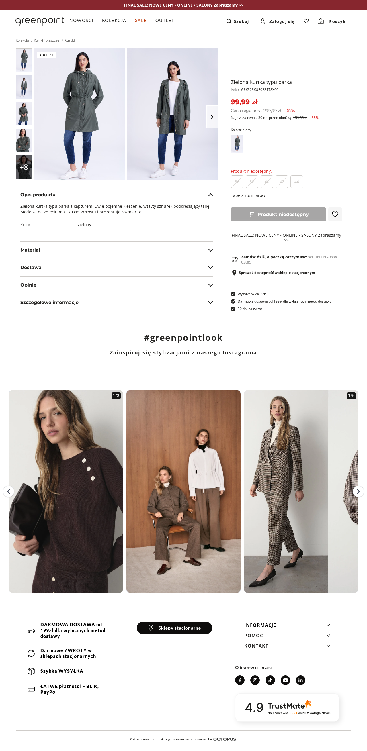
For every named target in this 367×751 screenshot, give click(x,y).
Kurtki (69, 40)
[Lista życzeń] (306, 21)
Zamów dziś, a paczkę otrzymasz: (289, 259)
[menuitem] (83, 21)
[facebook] (240, 680)
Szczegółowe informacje (49, 302)
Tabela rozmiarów (248, 195)
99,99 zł (244, 102)
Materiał (30, 250)
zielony (84, 224)
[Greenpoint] (39, 21)
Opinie (28, 285)
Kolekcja (22, 40)
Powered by (202, 739)
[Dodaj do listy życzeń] (335, 214)
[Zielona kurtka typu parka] (24, 60)
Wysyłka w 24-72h (252, 293)
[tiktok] (270, 680)
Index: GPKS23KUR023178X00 (254, 89)
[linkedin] (300, 680)
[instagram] (255, 680)
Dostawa (31, 267)
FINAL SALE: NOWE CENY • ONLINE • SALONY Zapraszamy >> (286, 238)
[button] (287, 627)
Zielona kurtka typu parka (261, 82)
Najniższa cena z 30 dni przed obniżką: (275, 117)
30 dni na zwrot (250, 308)
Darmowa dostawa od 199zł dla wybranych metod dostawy (284, 301)
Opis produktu (38, 194)
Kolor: (241, 129)
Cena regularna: (263, 110)
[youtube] (285, 680)
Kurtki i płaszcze (46, 40)
